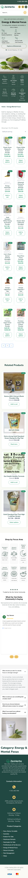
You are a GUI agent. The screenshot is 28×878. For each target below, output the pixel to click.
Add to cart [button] (7, 196)
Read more (14, 444)
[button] (26, 7)
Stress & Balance (14, 548)
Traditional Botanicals (23, 568)
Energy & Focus (4, 548)
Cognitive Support (14, 568)
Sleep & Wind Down (23, 546)
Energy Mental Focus (14, 107)
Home (4, 107)
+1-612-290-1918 (22, 1)
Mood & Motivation (5, 568)
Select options (7, 161)
